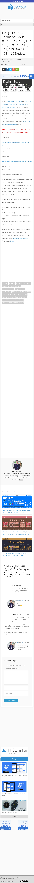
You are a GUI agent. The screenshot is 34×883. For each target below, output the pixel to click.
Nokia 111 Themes (22, 294)
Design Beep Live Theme (14, 101)
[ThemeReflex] (17, 11)
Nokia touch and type (10, 125)
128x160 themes (27, 283)
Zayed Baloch (4, 878)
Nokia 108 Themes (7, 294)
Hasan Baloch (22, 64)
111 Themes (12, 283)
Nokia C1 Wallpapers (21, 297)
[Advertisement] (17, 14)
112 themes (19, 283)
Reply (28, 585)
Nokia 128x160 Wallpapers (9, 297)
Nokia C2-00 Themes (7, 302)
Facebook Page (17, 238)
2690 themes (6, 286)
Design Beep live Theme (8, 289)
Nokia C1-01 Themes (6, 64)
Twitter (12, 241)
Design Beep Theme (19, 289)
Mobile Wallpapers (16, 291)
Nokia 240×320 (27, 122)
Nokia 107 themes (26, 291)
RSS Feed (25, 238)
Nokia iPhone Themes (18, 302)
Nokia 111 (14, 294)
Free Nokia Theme (7, 291)
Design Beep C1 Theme (15, 286)
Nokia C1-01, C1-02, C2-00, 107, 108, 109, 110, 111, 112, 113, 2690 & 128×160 (16, 104)
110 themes (5, 283)
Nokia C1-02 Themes (18, 300)
